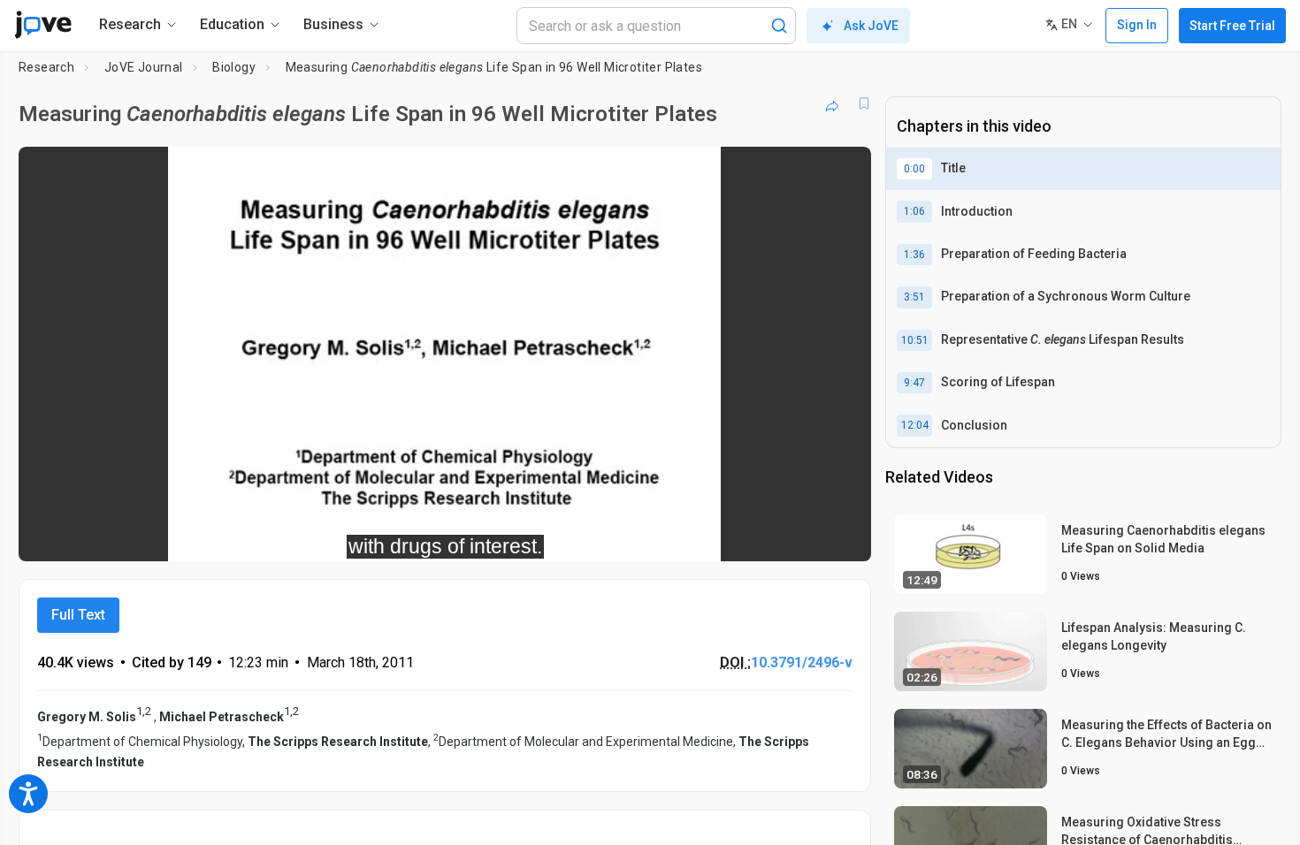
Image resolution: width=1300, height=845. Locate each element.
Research (46, 67)
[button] (843, 171)
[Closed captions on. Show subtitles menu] (802, 535)
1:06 (914, 211)
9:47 (914, 383)
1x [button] (766, 535)
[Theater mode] (842, 535)
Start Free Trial (1232, 26)
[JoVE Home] (43, 25)
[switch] (664, 536)
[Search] (779, 25)
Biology (234, 67)
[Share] (832, 103)
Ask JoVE (871, 26)
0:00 (914, 169)
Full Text (78, 614)
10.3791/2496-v (802, 662)
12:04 (915, 425)
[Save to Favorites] (864, 103)
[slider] (347, 535)
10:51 (915, 340)
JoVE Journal (143, 67)
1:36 (914, 254)
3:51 (914, 297)
